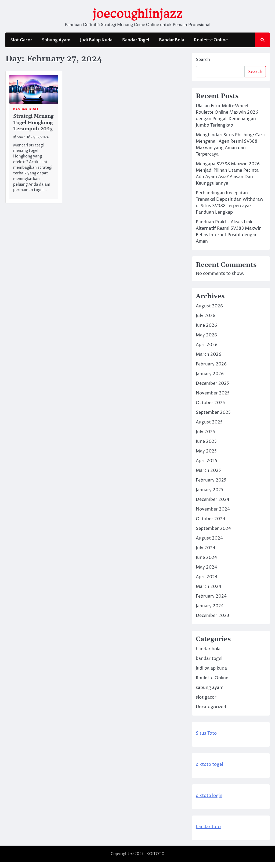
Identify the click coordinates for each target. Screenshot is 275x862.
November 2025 (213, 393)
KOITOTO (155, 853)
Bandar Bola (171, 40)
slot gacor (206, 697)
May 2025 (206, 451)
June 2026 (206, 325)
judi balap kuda (211, 668)
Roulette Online (211, 40)
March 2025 (208, 470)
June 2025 (206, 441)
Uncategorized (211, 707)
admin (21, 137)
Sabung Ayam (56, 40)
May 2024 (206, 567)
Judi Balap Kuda (96, 40)
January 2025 (209, 490)
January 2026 (210, 374)
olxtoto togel (209, 764)
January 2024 (210, 606)
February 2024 (211, 596)
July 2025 (205, 432)
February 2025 (211, 480)
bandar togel (26, 109)
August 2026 (209, 306)
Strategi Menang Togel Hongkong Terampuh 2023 (33, 122)
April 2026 (207, 345)
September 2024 (213, 528)
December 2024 (212, 499)
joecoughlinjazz (138, 13)
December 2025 (212, 383)
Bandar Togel (135, 40)
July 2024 (205, 548)
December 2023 (212, 616)
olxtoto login (209, 796)
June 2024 (206, 558)
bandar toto (208, 827)
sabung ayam (209, 688)
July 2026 (205, 316)
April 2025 (206, 461)
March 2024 (208, 587)
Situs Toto (206, 733)
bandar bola (208, 649)
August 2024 (209, 538)
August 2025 (209, 422)
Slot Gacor (21, 40)
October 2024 (210, 519)
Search (203, 60)
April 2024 (207, 577)
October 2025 (210, 403)
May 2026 (206, 335)
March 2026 (208, 354)
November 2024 (213, 509)
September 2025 (213, 412)
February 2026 (211, 364)
